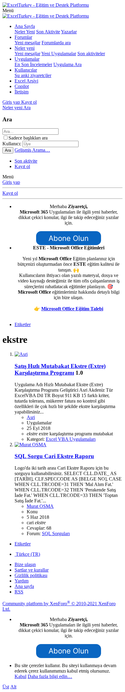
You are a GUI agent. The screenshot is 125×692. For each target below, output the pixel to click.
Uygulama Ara (67, 64)
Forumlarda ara (56, 42)
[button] (8, 10)
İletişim (22, 91)
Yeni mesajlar (27, 42)
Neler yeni (25, 48)
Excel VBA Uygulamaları (71, 439)
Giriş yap (11, 182)
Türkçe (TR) (27, 554)
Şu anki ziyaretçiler (33, 75)
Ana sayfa (24, 586)
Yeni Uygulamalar (58, 53)
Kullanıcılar (26, 70)
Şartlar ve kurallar (32, 569)
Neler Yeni (25, 31)
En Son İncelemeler (33, 64)
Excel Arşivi (26, 80)
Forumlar (23, 37)
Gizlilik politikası (31, 575)
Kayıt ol (22, 166)
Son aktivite (26, 161)
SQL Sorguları (56, 533)
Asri (31, 417)
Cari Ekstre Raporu (54, 456)
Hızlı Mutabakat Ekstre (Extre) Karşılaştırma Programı (60, 369)
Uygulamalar (27, 59)
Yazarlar (69, 31)
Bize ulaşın (25, 564)
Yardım (22, 580)
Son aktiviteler (91, 53)
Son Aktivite (48, 31)
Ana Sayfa (25, 26)
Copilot (22, 86)
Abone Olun (69, 238)
